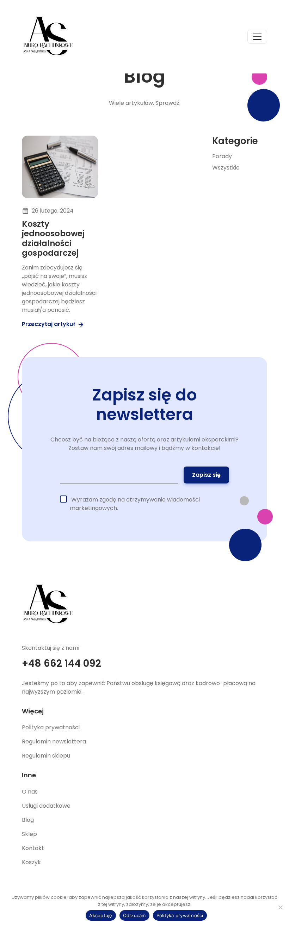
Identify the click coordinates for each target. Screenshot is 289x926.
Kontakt (33, 848)
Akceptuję (100, 915)
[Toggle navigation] (257, 37)
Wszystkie (226, 168)
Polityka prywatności (51, 727)
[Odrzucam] (280, 907)
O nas (30, 792)
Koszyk (31, 862)
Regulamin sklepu (46, 756)
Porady (222, 156)
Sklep (29, 834)
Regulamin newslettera (54, 741)
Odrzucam (134, 915)
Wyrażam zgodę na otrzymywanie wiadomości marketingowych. (135, 503)
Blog (28, 820)
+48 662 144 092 (61, 663)
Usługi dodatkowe (46, 806)
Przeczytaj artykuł (49, 324)
